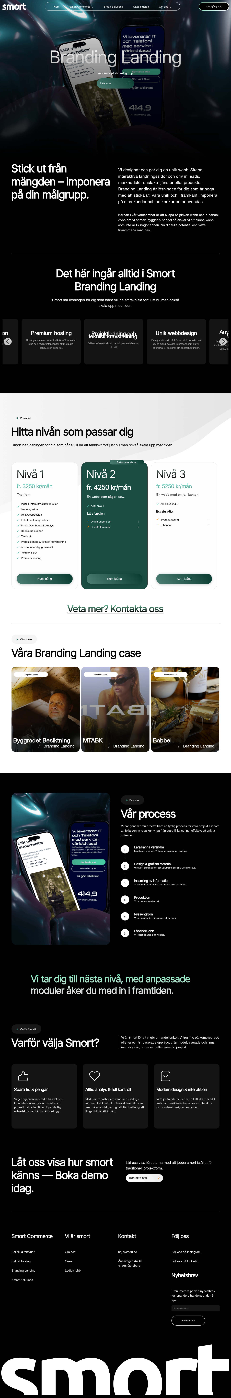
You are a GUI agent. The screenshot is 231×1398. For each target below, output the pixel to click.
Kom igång (44, 578)
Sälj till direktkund (23, 1251)
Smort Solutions (113, 6)
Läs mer (105, 83)
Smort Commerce (80, 6)
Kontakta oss (138, 1178)
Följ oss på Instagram (186, 1251)
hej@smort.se (127, 1251)
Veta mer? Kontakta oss (115, 608)
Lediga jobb (73, 1270)
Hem (56, 6)
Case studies (141, 6)
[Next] (223, 341)
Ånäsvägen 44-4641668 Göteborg (130, 1263)
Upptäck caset (31, 674)
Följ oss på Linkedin (184, 1261)
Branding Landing (23, 1270)
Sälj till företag (21, 1261)
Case (68, 1261)
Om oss (163, 6)
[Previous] (8, 341)
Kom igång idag (213, 6)
